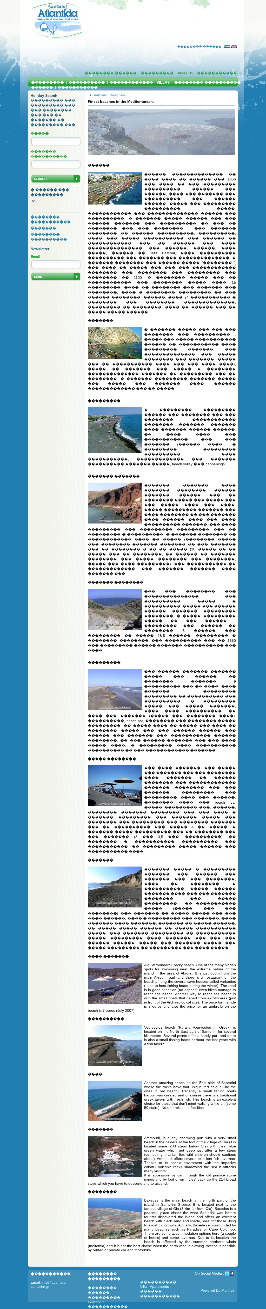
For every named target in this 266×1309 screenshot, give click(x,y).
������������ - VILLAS (140, 82)
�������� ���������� (207, 82)
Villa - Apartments (154, 1286)
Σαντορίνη (96, 1302)
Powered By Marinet (217, 1290)
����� (40, 133)
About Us (185, 73)
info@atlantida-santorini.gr (49, 1284)
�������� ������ (111, 73)
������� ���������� (49, 154)
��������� (157, 73)
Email (35, 256)
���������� (87, 82)
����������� (217, 73)
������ (42, 87)
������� (43, 228)
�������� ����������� (51, 219)
